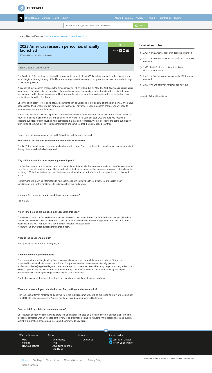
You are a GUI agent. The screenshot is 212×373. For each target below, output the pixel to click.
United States (32, 17)
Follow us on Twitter (123, 342)
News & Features (124, 17)
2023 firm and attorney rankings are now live (165, 84)
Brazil (56, 17)
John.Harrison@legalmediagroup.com (49, 226)
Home (20, 36)
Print (120, 44)
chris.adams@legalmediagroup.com (42, 266)
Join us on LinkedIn (122, 339)
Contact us (165, 17)
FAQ (54, 342)
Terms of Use (52, 360)
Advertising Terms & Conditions (62, 347)
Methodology (58, 339)
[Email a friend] (127, 50)
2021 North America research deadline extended (167, 52)
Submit (177, 17)
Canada (46, 17)
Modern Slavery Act (73, 360)
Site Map (37, 360)
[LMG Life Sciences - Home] (30, 7)
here (77, 146)
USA (24, 339)
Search (142, 25)
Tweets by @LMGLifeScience (153, 95)
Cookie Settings (30, 364)
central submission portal (43, 149)
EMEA (65, 17)
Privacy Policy (94, 360)
